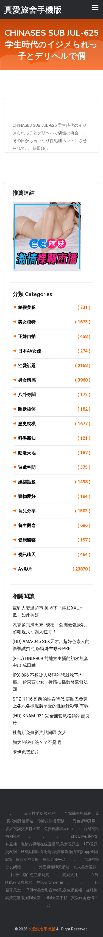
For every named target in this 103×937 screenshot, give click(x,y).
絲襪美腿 (54, 307)
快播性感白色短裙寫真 (30, 875)
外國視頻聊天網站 (54, 867)
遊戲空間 (54, 467)
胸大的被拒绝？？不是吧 (37, 742)
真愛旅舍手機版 (41, 929)
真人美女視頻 (84, 867)
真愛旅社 (70, 875)
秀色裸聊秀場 (84, 821)
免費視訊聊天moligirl (62, 828)
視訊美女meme (49, 882)
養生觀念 (54, 525)
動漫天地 (54, 452)
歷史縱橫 (54, 423)
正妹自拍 (54, 336)
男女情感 (54, 380)
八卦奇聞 (54, 394)
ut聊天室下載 (55, 898)
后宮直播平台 (54, 859)
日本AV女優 (54, 351)
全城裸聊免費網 (77, 813)
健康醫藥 (54, 540)
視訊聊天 (54, 554)
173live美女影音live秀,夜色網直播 (53, 890)
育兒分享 (54, 510)
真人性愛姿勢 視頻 (40, 813)
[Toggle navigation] (95, 7)
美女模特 (54, 321)
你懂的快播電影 (50, 821)
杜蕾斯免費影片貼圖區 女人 (39, 732)
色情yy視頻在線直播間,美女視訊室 (50, 844)
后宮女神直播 (27, 859)
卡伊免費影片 (26, 752)
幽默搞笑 (54, 409)
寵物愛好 (54, 496)
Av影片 (54, 569)
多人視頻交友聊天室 (22, 828)
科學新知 (54, 438)
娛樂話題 (54, 481)
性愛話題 (54, 365)
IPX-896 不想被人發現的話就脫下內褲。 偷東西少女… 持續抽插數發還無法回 (50, 682)
